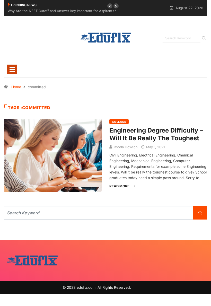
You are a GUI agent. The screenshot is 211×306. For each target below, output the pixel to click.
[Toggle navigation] (12, 69)
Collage (119, 122)
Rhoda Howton (126, 147)
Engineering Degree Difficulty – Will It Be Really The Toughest (156, 134)
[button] (109, 5)
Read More (119, 186)
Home (16, 87)
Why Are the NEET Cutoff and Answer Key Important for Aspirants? (62, 11)
